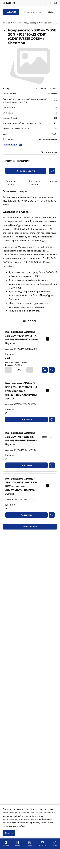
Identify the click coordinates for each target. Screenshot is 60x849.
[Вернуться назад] (5, 30)
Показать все (30, 526)
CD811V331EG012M (45, 88)
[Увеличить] (30, 370)
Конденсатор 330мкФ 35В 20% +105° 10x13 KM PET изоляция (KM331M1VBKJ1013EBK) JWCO (21, 486)
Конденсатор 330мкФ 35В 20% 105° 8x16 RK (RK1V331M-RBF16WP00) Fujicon (21, 438)
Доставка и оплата (34, 182)
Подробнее (26, 419)
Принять (9, 833)
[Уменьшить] (8, 370)
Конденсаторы (31, 22)
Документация (10, 144)
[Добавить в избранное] (52, 171)
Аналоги (53, 181)
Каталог (16, 22)
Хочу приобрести (26, 171)
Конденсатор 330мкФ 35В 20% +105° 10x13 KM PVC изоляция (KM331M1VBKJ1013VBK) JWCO (21, 391)
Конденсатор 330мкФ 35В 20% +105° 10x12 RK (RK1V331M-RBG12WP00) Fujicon (21, 337)
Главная (6, 22)
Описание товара (11, 182)
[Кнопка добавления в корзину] (45, 370)
